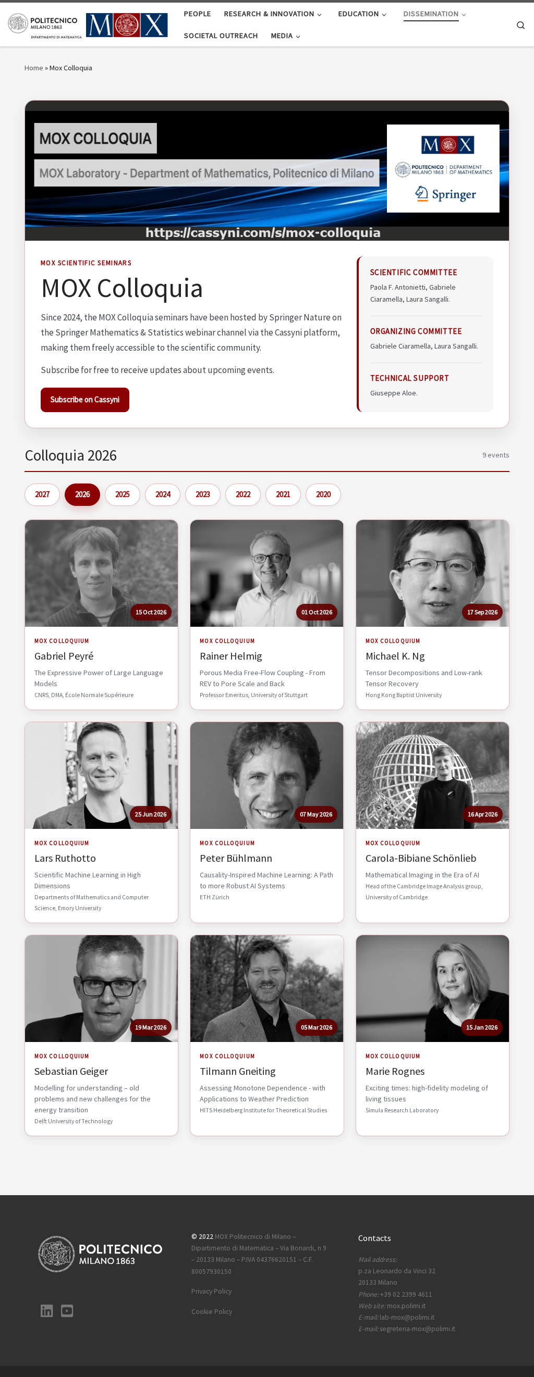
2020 (323, 494)
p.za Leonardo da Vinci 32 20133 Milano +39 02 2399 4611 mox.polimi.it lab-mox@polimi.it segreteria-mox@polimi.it (406, 1294)
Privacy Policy (211, 1291)
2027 (42, 494)
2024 (162, 494)
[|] (88, 23)
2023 (203, 494)
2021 (283, 494)
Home (34, 67)
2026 (82, 494)
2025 (122, 494)
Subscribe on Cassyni (85, 399)
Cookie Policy (211, 1311)
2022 (243, 494)
